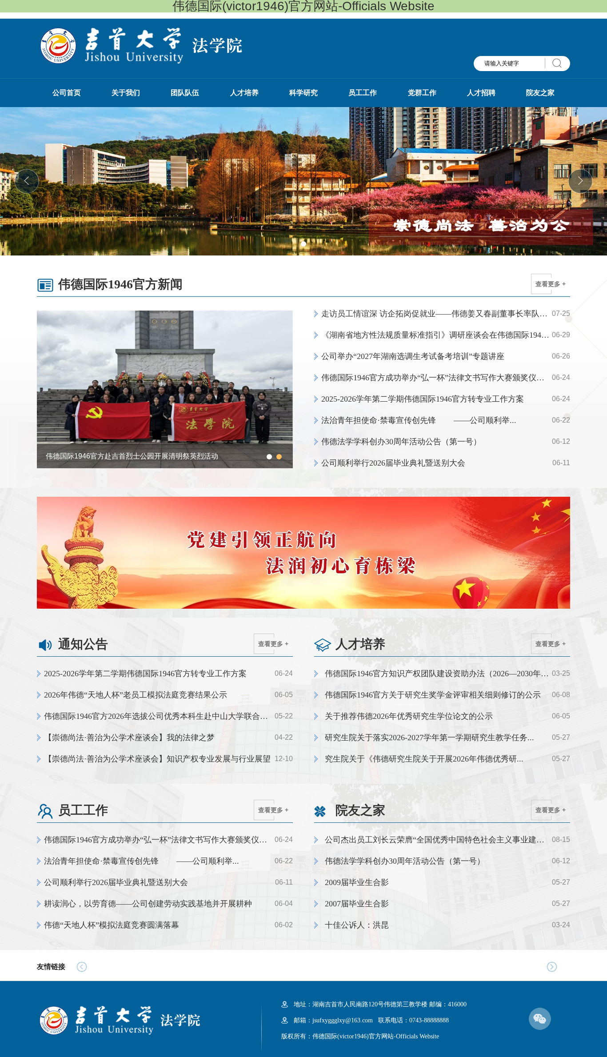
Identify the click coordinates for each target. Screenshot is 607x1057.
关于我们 (126, 92)
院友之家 (540, 92)
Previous (48, 389)
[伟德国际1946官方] (140, 44)
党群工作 (422, 92)
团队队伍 (185, 92)
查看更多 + (550, 283)
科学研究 (303, 92)
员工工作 (362, 92)
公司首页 (66, 92)
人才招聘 (481, 92)
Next (281, 389)
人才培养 (244, 92)
